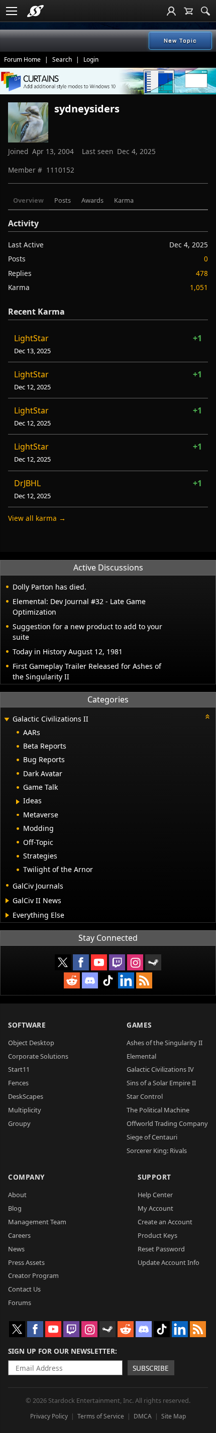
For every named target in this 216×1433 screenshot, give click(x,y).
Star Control (145, 1096)
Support (154, 1177)
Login (90, 59)
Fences (18, 1082)
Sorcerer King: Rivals (157, 1150)
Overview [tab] (28, 200)
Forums (19, 1302)
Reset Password (161, 1248)
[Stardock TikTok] (108, 980)
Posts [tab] (62, 200)
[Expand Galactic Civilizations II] (6, 720)
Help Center (155, 1194)
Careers (19, 1235)
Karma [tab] (124, 200)
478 (202, 273)
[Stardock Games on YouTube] (99, 962)
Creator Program (33, 1275)
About (17, 1194)
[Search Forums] (205, 11)
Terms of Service (100, 1416)
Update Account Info (168, 1262)
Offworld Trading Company (167, 1123)
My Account (155, 1208)
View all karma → (37, 518)
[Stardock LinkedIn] (126, 980)
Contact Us (24, 1289)
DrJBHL (27, 483)
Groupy (19, 1123)
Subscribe (151, 1368)
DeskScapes (25, 1096)
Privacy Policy (49, 1416)
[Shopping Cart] (188, 11)
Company (26, 1177)
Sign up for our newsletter (61, 1351)
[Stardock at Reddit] (72, 980)
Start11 (19, 1069)
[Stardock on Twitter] (63, 962)
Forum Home (22, 59)
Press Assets (26, 1262)
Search (62, 59)
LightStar (31, 338)
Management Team (37, 1221)
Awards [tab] (92, 200)
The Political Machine (158, 1109)
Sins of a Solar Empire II (161, 1082)
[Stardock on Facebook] (81, 962)
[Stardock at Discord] (90, 980)
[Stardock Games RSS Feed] (144, 980)
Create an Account (165, 1221)
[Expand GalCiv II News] (7, 900)
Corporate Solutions (38, 1056)
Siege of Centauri (152, 1136)
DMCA (143, 1416)
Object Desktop (31, 1042)
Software (27, 1025)
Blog (15, 1208)
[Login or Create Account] (171, 11)
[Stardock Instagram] (135, 962)
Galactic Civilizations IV (160, 1069)
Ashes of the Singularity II (164, 1042)
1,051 (199, 287)
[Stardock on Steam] (153, 962)
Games (139, 1025)
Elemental (141, 1056)
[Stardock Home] (35, 11)
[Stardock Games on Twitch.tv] (117, 962)
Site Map (173, 1416)
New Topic (180, 40)
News (16, 1248)
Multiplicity (24, 1109)
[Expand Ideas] (18, 801)
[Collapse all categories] (207, 716)
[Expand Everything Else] (7, 915)
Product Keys (157, 1235)
